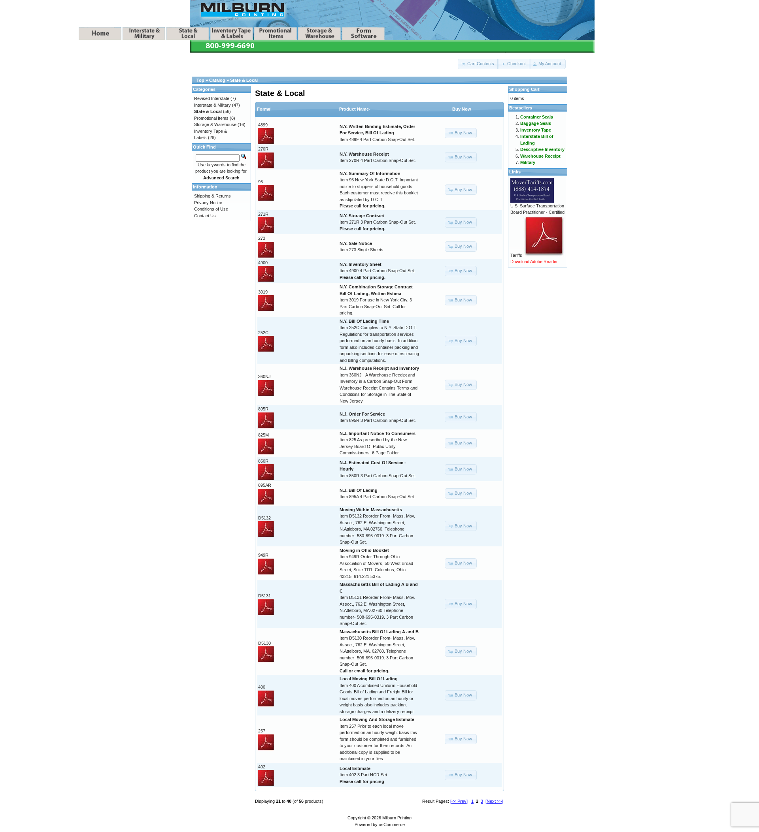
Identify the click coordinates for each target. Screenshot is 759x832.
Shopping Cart (524, 89)
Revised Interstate (211, 98)
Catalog (217, 80)
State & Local (244, 80)
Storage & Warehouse (215, 124)
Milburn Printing (397, 817)
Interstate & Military (212, 105)
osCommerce (392, 824)
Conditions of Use (211, 209)
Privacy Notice (208, 202)
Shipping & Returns (212, 196)
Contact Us (205, 215)
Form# (263, 109)
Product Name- (354, 109)
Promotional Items (211, 118)
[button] (478, 64)
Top (200, 80)
